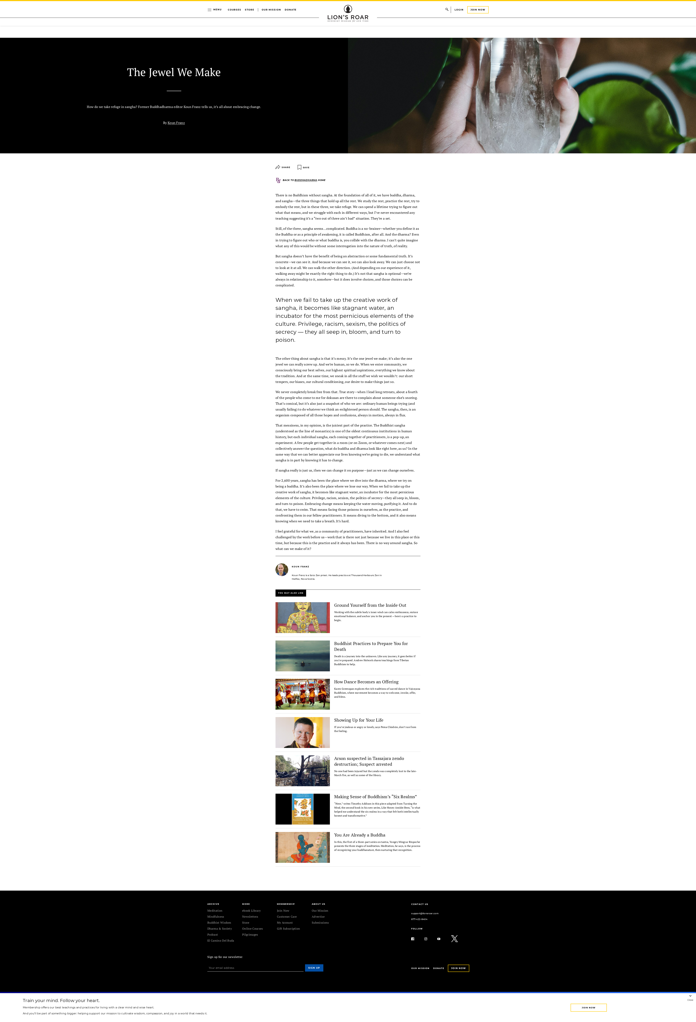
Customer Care (287, 917)
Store (249, 9)
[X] (454, 939)
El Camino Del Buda (220, 941)
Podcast (212, 935)
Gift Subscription (288, 929)
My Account (285, 923)
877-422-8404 (419, 919)
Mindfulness (215, 917)
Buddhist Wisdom (219, 923)
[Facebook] (415, 939)
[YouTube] (441, 939)
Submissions (320, 923)
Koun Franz (176, 123)
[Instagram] (428, 939)
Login (459, 9)
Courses (234, 9)
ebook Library (251, 911)
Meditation (214, 911)
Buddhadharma (306, 180)
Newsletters (250, 917)
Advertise (318, 917)
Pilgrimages (250, 935)
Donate (291, 9)
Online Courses (252, 929)
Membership (286, 904)
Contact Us (419, 904)
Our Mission (271, 9)
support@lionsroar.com (425, 913)
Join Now (478, 9)
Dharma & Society (219, 929)
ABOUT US (318, 904)
